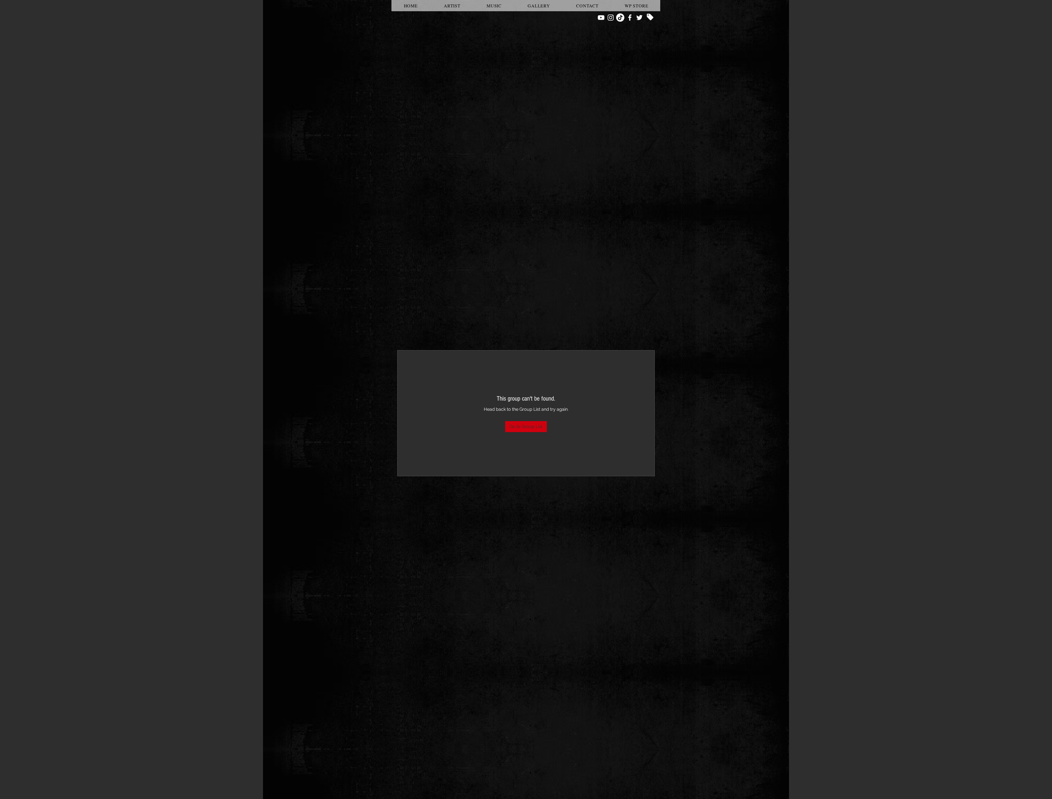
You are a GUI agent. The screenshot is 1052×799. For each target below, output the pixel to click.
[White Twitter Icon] (639, 17)
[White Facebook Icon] (630, 17)
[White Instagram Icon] (611, 17)
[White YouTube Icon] (601, 17)
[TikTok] (620, 17)
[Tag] (650, 17)
